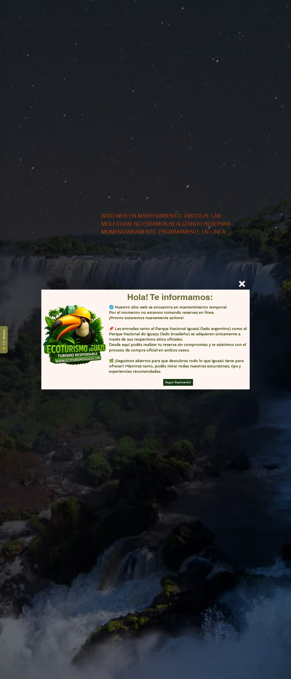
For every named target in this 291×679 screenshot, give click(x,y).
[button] (242, 284)
